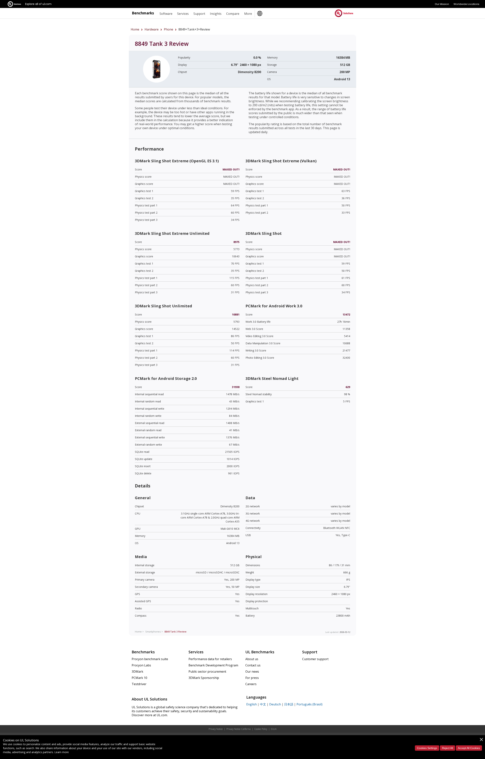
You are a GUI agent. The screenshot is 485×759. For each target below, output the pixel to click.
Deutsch (275, 704)
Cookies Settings (427, 748)
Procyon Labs (141, 665)
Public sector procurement (207, 671)
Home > (139, 631)
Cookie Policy (260, 729)
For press (252, 678)
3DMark (137, 671)
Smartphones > (154, 631)
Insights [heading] (215, 14)
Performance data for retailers (210, 659)
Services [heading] (183, 14)
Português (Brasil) (309, 704)
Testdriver (139, 684)
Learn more (61, 752)
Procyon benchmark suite (150, 659)
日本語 (288, 704)
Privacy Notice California (238, 729)
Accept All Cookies (469, 748)
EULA (273, 729)
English (251, 704)
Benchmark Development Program (213, 665)
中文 (263, 704)
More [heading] (248, 14)
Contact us (252, 665)
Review (175, 631)
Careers (251, 684)
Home (135, 29)
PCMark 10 (139, 678)
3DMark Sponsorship (204, 678)
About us (251, 659)
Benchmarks (143, 13)
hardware (152, 29)
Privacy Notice (216, 729)
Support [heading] (199, 14)
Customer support (315, 659)
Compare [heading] (232, 14)
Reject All (447, 748)
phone (168, 29)
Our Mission (442, 4)
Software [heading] (166, 14)
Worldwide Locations (466, 4)
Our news (252, 671)
